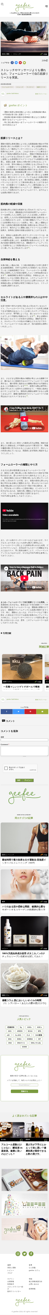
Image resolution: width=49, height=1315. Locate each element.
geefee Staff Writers (13, 93)
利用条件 (10, 1284)
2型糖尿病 (10, 1027)
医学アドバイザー (14, 1291)
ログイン (10, 1279)
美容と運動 (5, 54)
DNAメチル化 (36, 1043)
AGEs (29, 1027)
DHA (10, 1039)
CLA (28, 1035)
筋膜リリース (41, 87)
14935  (4, 1124)
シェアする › (5, 63)
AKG (10, 1031)
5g (21, 1027)
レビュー (10, 1270)
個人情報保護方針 (35, 1281)
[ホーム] (24, 1301)
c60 (8, 1035)
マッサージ (30, 87)
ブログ (10, 1273)
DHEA (19, 1039)
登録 (30, 1279)
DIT (39, 1039)
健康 (9, 1265)
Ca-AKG (18, 1035)
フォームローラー (7, 87)
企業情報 (10, 1281)
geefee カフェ (34, 1270)
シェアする (24, 707)
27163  (29, 1124)
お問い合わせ (34, 1284)
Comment (5, 744)
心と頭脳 (32, 1268)
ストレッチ (17, 54)
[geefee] (24, 7)
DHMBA (30, 1039)
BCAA (30, 1031)
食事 (30, 1265)
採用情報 (32, 1289)
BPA (39, 1031)
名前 (2, 737)
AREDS (19, 1031)
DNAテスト (21, 1043)
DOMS (24, 1047)
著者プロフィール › (41, 94)
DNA (10, 1043)
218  (45, 60)
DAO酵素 (38, 1035)
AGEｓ (39, 1027)
